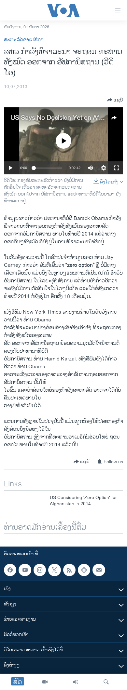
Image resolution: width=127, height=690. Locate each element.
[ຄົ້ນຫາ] (106, 682)
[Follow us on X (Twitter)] (54, 570)
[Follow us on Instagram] (40, 570)
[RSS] (69, 570)
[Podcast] (84, 570)
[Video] (45, 682)
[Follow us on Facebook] (10, 570)
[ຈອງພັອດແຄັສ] (98, 570)
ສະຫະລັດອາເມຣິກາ (23, 39)
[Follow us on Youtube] (25, 570)
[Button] (115, 100)
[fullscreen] (116, 167)
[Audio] (75, 682)
